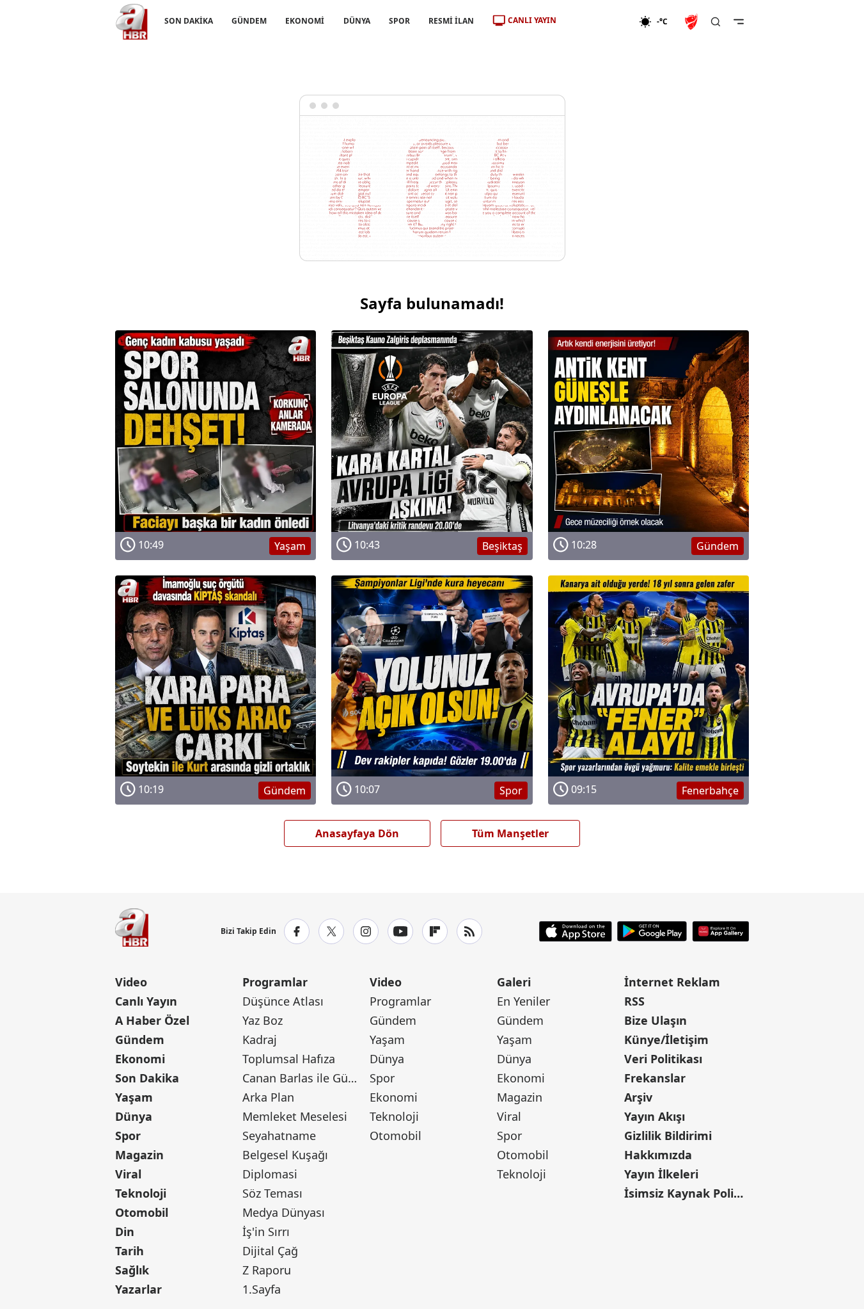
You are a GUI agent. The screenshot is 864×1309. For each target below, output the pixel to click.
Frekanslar (655, 1078)
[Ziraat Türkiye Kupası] (692, 21)
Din (124, 1231)
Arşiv (638, 1097)
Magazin (139, 1154)
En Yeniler (523, 1001)
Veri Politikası (663, 1058)
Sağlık (132, 1270)
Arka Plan (268, 1097)
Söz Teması (272, 1193)
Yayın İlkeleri (661, 1174)
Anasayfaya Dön (357, 833)
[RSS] (469, 931)
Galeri (514, 982)
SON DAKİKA (188, 20)
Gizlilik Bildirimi (668, 1135)
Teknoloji (140, 1193)
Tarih (129, 1250)
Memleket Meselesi (294, 1116)
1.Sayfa (261, 1289)
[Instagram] (366, 931)
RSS (634, 1001)
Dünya (133, 1116)
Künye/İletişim (666, 1039)
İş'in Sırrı (266, 1231)
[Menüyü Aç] (738, 21)
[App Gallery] (720, 931)
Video (131, 982)
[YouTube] (400, 931)
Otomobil (141, 1212)
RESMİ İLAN (450, 20)
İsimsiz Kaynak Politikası (686, 1193)
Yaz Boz (262, 1020)
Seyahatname (279, 1135)
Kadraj (259, 1039)
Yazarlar (138, 1289)
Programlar (275, 982)
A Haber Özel (152, 1020)
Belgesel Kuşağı (285, 1154)
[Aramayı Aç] (715, 21)
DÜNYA (356, 20)
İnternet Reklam (672, 982)
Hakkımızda (658, 1154)
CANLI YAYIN (532, 20)
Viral (128, 1174)
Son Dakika (147, 1078)
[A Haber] (131, 22)
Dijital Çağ (270, 1250)
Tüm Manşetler (510, 833)
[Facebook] (297, 931)
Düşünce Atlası (283, 1001)
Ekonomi (140, 1058)
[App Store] (575, 931)
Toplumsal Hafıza (288, 1058)
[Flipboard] (435, 931)
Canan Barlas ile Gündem (304, 1078)
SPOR (398, 20)
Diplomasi (269, 1174)
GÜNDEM (249, 20)
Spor (128, 1135)
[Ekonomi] (597, 21)
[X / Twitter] (331, 931)
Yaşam (134, 1097)
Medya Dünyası (283, 1212)
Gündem (139, 1039)
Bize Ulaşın (655, 1020)
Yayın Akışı (654, 1116)
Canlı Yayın (146, 1001)
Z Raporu (266, 1270)
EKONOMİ (304, 20)
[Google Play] (652, 931)
